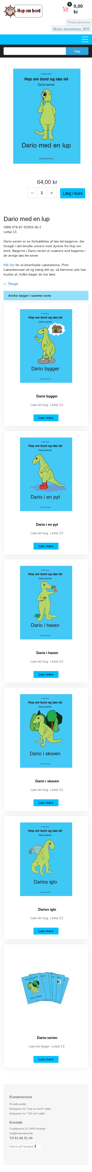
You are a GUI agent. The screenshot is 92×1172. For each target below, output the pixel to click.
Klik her (9, 265)
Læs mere (46, 418)
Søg (77, 51)
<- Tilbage (11, 284)
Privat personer (78, 22)
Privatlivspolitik (17, 1104)
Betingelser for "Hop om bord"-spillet (30, 1108)
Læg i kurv (73, 193)
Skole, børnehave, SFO (71, 29)
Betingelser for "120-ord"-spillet (27, 1113)
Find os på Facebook (21, 1146)
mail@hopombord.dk (21, 1133)
